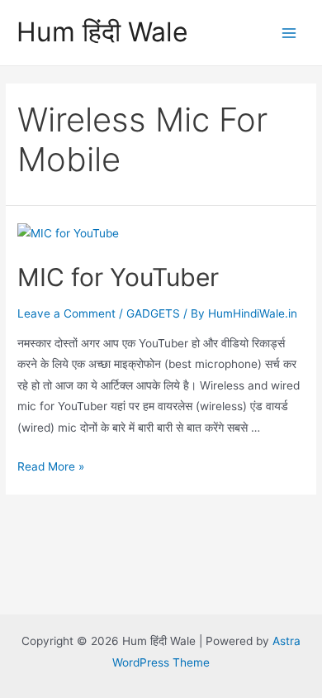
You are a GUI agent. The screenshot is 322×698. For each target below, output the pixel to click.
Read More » (50, 466)
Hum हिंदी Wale (102, 32)
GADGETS (153, 313)
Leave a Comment (66, 313)
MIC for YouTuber (118, 277)
